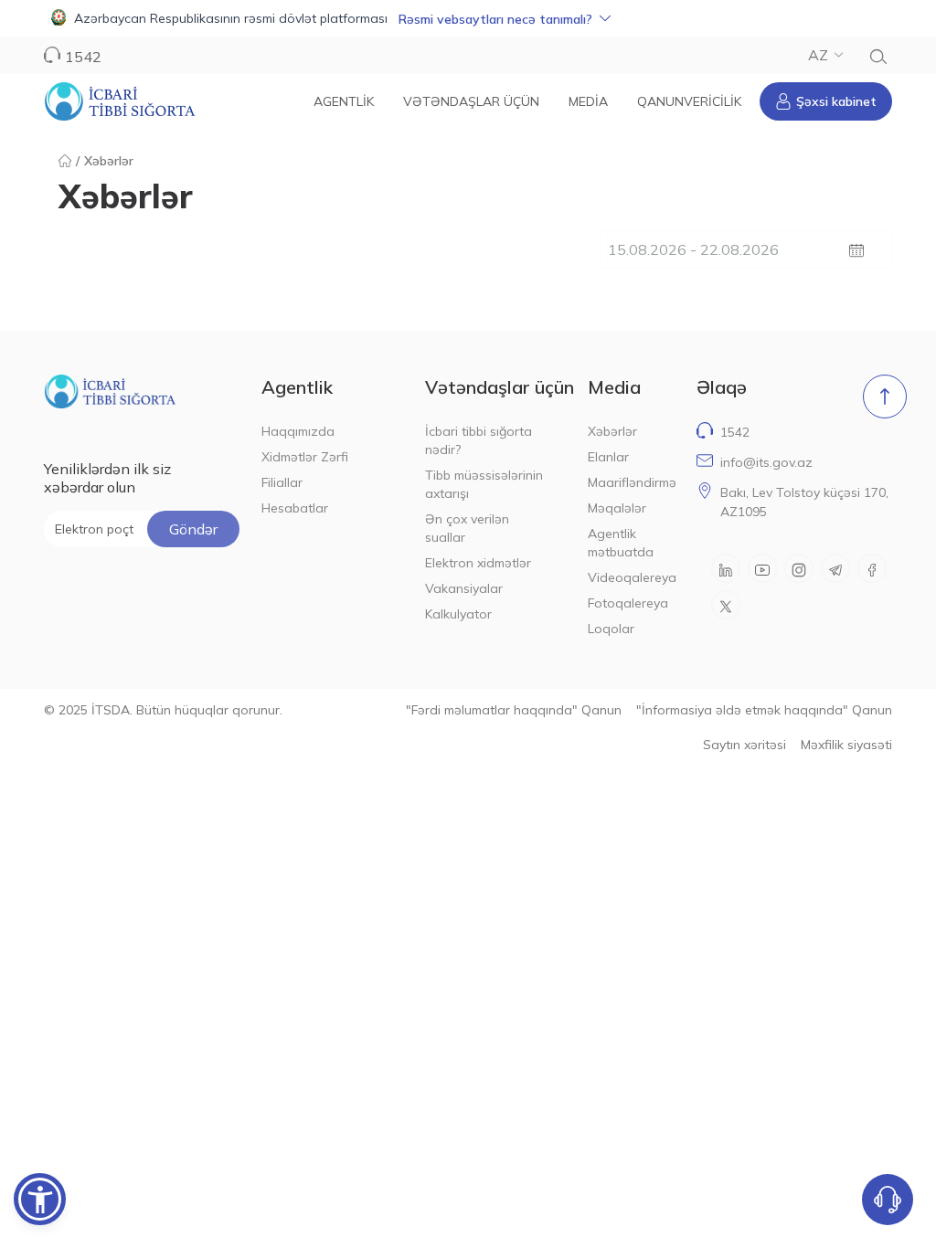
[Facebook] (872, 568)
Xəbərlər (612, 431)
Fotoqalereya (628, 603)
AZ (818, 55)
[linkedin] (725, 568)
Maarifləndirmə (631, 482)
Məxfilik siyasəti (846, 744)
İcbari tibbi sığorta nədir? (478, 440)
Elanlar (608, 457)
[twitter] (725, 604)
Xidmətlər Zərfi (304, 457)
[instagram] (799, 568)
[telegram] (835, 568)
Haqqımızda (298, 431)
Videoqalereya (631, 577)
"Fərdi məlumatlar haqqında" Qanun (514, 710)
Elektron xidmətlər (478, 563)
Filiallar (282, 482)
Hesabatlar (294, 508)
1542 (735, 432)
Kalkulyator (458, 614)
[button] (468, 18)
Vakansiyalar (464, 588)
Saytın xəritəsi (744, 744)
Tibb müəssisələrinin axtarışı (484, 484)
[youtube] (762, 568)
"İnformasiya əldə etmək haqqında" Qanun (764, 710)
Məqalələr (617, 508)
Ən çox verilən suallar (467, 528)
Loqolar (611, 628)
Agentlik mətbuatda (621, 542)
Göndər (193, 529)
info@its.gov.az (766, 462)
